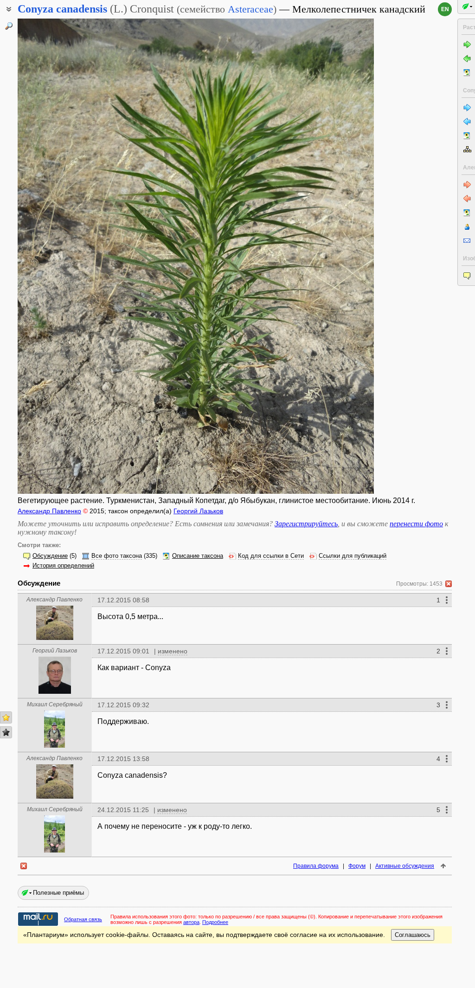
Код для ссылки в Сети (271, 556)
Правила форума (316, 866)
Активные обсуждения (404, 866)
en (445, 9)
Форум (357, 866)
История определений (63, 565)
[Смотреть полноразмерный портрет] (54, 637)
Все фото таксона (116, 556)
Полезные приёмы (58, 892)
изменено (172, 651)
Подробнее (215, 922)
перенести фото (416, 524)
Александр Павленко (49, 511)
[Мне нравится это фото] (6, 717)
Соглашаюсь (412, 934)
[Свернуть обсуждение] (448, 584)
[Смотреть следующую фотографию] (336, 256)
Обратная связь (83, 919)
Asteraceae (250, 9)
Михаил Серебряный (55, 704)
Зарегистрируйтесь (306, 524)
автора (191, 922)
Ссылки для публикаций (352, 556)
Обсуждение (50, 556)
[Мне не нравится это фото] (6, 732)
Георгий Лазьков (198, 511)
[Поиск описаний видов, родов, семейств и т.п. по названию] (9, 26)
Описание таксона (197, 556)
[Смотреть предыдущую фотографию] (55, 256)
